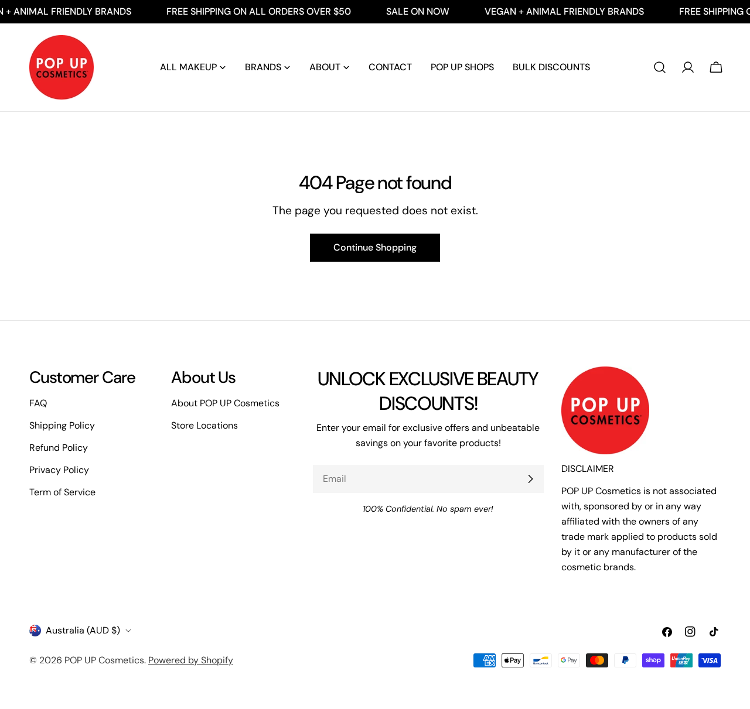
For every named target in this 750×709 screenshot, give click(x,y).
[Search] (659, 67)
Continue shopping (375, 247)
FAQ (38, 403)
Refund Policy (58, 447)
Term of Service (62, 492)
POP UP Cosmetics (104, 660)
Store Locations (204, 425)
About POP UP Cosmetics (225, 403)
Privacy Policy (59, 470)
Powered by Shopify (190, 660)
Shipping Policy (62, 425)
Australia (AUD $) (83, 630)
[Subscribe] (530, 479)
